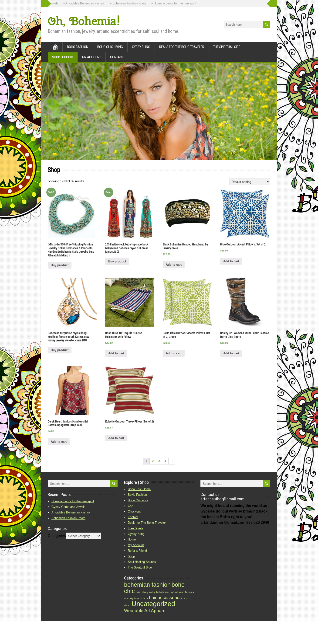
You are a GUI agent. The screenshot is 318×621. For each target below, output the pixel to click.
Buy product (59, 265)
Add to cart (174, 264)
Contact (117, 57)
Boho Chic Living (110, 47)
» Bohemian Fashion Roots (120, 3)
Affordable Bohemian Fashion (71, 512)
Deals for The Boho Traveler (181, 47)
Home (132, 539)
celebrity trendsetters (136, 598)
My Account (91, 57)
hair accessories (165, 597)
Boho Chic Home (139, 489)
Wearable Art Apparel (145, 610)
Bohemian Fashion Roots (68, 518)
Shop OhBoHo (62, 57)
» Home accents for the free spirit (166, 3)
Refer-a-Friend (137, 550)
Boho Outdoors (138, 500)
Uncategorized (153, 603)
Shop (131, 556)
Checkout (134, 511)
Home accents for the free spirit (72, 501)
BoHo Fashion (77, 47)
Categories (57, 536)
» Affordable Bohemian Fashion (77, 3)
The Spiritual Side (226, 47)
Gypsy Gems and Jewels (68, 507)
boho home (162, 592)
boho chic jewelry (145, 592)
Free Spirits (135, 528)
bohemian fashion (147, 585)
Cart (130, 506)
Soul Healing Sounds (142, 562)
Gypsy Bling (141, 47)
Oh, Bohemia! (84, 21)
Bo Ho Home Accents (182, 592)
